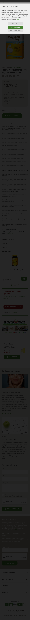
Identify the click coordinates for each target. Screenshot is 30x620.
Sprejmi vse (15, 27)
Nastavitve (15, 23)
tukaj (18, 19)
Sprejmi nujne (15, 31)
